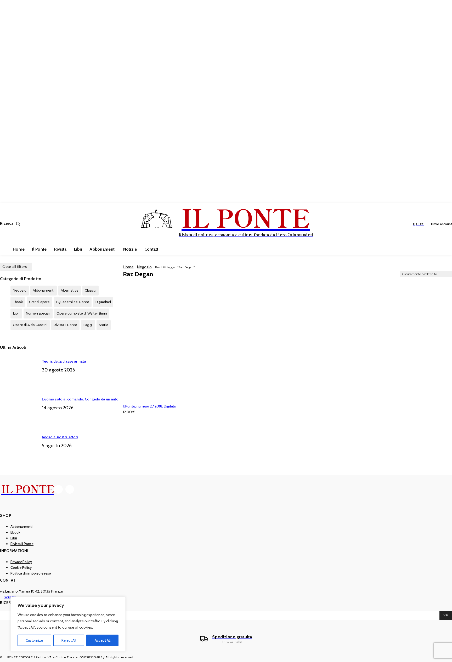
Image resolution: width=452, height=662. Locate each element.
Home (128, 267)
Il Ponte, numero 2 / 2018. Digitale (149, 406)
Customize (34, 640)
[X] (69, 489)
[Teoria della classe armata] (19, 371)
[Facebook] (58, 489)
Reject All (68, 640)
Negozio (144, 267)
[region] (68, 624)
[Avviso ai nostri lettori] (19, 446)
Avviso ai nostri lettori (60, 437)
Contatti (10, 580)
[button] (11, 223)
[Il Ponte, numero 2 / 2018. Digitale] (165, 342)
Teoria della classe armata (64, 361)
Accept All (102, 640)
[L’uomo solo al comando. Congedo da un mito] (19, 408)
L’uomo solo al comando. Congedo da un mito (80, 399)
